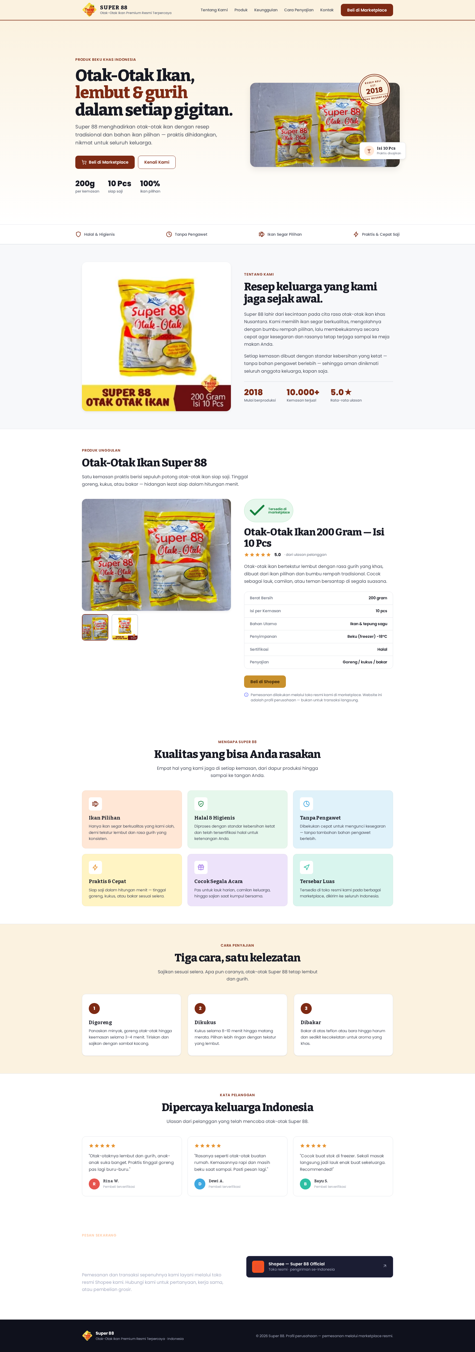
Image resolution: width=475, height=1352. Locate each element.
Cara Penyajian (299, 10)
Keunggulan (266, 10)
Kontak (327, 10)
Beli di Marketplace (367, 10)
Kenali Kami (156, 162)
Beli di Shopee (265, 682)
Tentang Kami (214, 10)
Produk (241, 10)
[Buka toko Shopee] (384, 1266)
